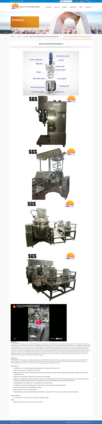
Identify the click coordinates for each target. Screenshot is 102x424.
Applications (73, 7)
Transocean (49, 7)
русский (89, 1)
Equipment (26, 36)
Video (80, 7)
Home (14, 36)
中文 (78, 1)
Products (64, 7)
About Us (57, 7)
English (83, 1)
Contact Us (88, 7)
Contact (18, 422)
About (12, 422)
